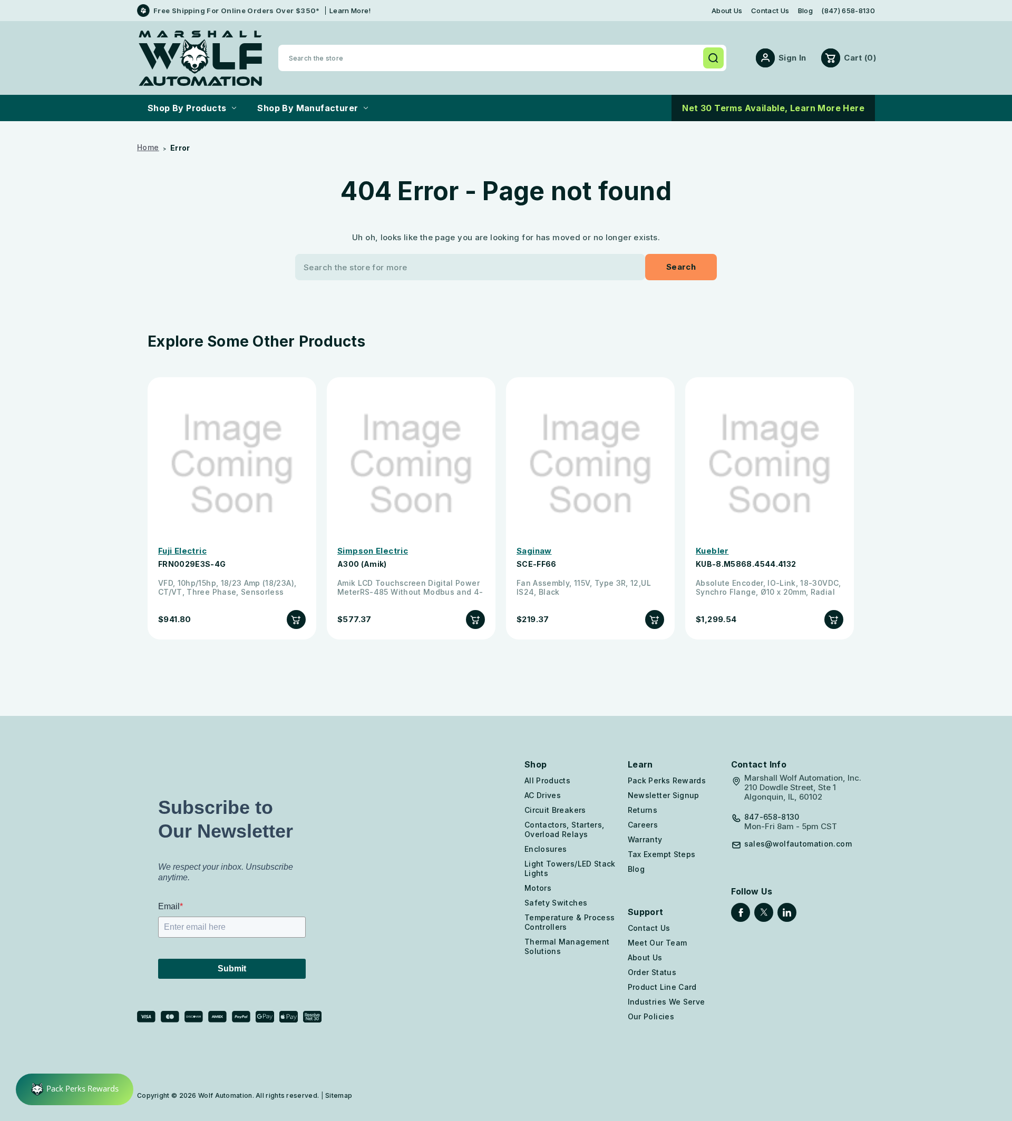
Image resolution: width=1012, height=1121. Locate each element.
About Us (727, 11)
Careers (643, 824)
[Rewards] (74, 1089)
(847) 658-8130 (848, 11)
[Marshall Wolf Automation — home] (200, 58)
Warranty (645, 839)
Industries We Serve (666, 1001)
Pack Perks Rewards (667, 780)
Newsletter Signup (663, 795)
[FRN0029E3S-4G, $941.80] (232, 464)
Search (713, 57)
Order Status (652, 972)
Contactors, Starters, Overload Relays (564, 829)
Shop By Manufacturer (307, 108)
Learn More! (350, 10)
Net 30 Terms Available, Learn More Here (773, 108)
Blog (805, 11)
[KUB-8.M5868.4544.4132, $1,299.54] (769, 464)
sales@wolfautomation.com (798, 844)
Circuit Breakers (555, 809)
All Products (547, 780)
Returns (642, 809)
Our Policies (651, 1016)
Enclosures (545, 848)
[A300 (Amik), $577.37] (411, 464)
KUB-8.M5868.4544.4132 (746, 564)
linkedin (786, 912)
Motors (537, 887)
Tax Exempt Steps (662, 854)
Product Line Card (662, 986)
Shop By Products (187, 108)
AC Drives (542, 795)
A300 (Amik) (362, 564)
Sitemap (338, 1095)
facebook (740, 912)
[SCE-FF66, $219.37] (590, 464)
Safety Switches (555, 902)
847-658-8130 (772, 817)
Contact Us (770, 11)
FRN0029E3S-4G (192, 564)
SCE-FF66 (537, 564)
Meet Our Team (657, 942)
